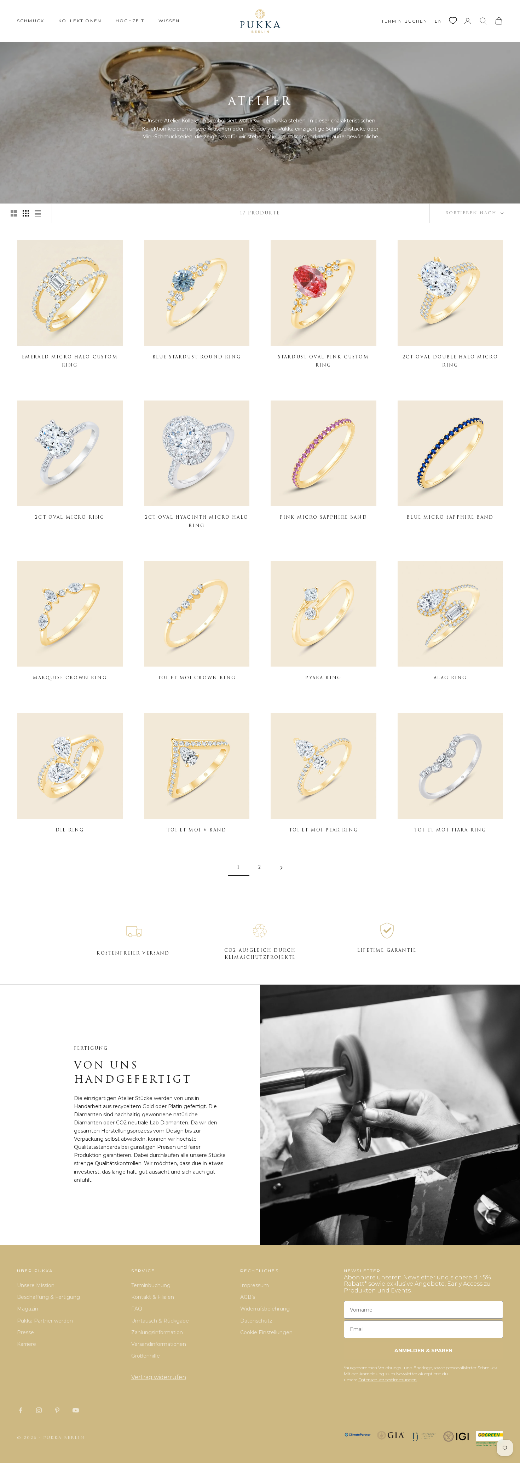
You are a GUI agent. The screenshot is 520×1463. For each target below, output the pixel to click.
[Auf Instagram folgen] (38, 1410)
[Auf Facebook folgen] (20, 1410)
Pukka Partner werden (45, 1321)
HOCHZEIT (130, 20)
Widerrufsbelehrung (265, 1309)
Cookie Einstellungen (266, 1332)
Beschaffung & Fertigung (48, 1297)
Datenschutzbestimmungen (387, 1379)
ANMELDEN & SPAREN (423, 1350)
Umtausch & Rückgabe (160, 1321)
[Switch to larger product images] (14, 213)
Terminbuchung (151, 1285)
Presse (25, 1332)
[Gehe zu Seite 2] (281, 868)
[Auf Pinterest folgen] (57, 1410)
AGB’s (247, 1297)
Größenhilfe (145, 1356)
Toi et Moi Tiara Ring (450, 830)
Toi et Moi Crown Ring (197, 678)
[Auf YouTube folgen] (75, 1410)
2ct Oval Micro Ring (69, 517)
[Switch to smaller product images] (26, 213)
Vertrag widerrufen (158, 1377)
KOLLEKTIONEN (80, 20)
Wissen (169, 20)
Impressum (254, 1285)
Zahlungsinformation (157, 1332)
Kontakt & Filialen (152, 1297)
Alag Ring (450, 678)
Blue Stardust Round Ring (196, 357)
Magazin (27, 1309)
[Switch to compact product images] (38, 213)
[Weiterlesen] (260, 149)
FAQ (136, 1309)
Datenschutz (256, 1321)
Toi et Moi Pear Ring (323, 830)
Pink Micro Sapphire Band (323, 517)
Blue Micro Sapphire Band (450, 517)
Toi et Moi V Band (196, 830)
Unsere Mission (35, 1285)
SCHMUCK (30, 20)
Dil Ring (70, 830)
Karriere (26, 1344)
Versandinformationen (158, 1344)
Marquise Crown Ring (70, 678)
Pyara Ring (323, 678)
